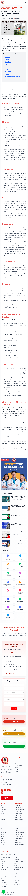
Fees (6, 64)
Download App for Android (6, 798)
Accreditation (8, 71)
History (7, 59)
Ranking (7, 74)
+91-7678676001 (15, 721)
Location (7, 56)
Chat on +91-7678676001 (15, 746)
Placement (8, 69)
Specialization (8, 79)
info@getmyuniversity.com (15, 734)
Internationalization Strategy (12, 76)
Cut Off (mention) (9, 66)
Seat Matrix (8, 61)
